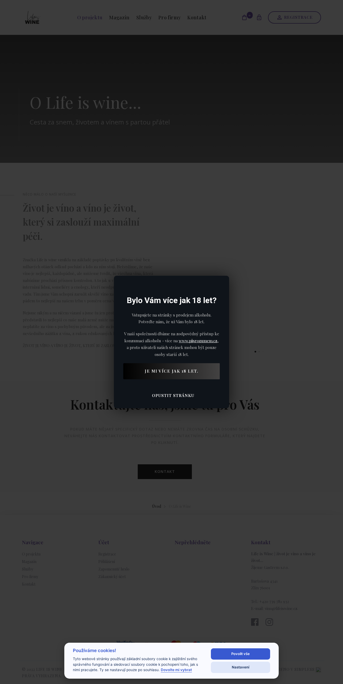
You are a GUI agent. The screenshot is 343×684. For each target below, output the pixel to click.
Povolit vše (240, 654)
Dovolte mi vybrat (176, 670)
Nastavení (240, 667)
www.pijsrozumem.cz (198, 340)
